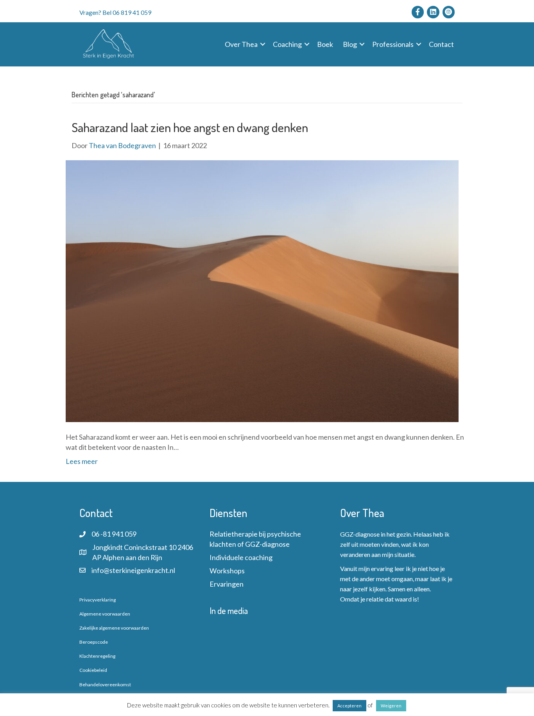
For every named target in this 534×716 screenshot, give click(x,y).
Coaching (287, 44)
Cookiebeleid (93, 670)
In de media (229, 610)
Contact (441, 44)
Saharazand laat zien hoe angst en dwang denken (190, 127)
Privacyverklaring (97, 600)
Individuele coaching (241, 557)
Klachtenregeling (97, 656)
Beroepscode (93, 642)
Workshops (227, 570)
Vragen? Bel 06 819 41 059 (115, 12)
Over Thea (241, 44)
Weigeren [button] (391, 705)
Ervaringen (227, 584)
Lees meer (82, 461)
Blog (350, 44)
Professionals (393, 44)
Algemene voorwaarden (104, 614)
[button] (263, 44)
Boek (325, 44)
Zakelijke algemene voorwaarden (114, 628)
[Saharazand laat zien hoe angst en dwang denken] (262, 290)
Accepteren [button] (349, 705)
